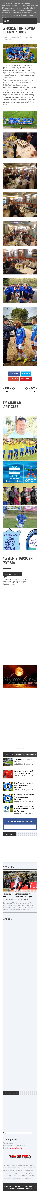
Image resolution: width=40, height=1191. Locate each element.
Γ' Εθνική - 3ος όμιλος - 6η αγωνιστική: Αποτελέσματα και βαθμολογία (24, 808)
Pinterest (26, 378)
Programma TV (7, 1133)
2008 (5, 391)
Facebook (15, 373)
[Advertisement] (20, 649)
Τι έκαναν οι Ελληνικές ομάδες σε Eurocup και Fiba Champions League (17, 895)
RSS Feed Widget (20, 748)
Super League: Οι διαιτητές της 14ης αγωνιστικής (24, 772)
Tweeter (27, 373)
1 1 (35, 391)
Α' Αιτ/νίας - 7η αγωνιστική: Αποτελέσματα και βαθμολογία (24, 797)
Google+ (15, 378)
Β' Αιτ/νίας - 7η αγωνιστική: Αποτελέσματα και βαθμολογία (24, 785)
